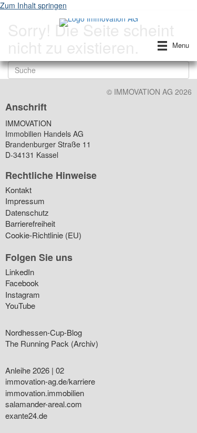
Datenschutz (27, 213)
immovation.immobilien (44, 393)
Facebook (22, 283)
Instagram (22, 295)
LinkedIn (19, 272)
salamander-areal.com (43, 404)
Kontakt (18, 190)
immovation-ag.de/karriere (50, 382)
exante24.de (26, 416)
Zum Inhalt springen (33, 5)
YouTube (20, 306)
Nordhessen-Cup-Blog (43, 333)
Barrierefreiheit (30, 224)
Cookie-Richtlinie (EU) (43, 235)
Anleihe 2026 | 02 (34, 371)
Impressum (25, 201)
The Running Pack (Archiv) (51, 344)
